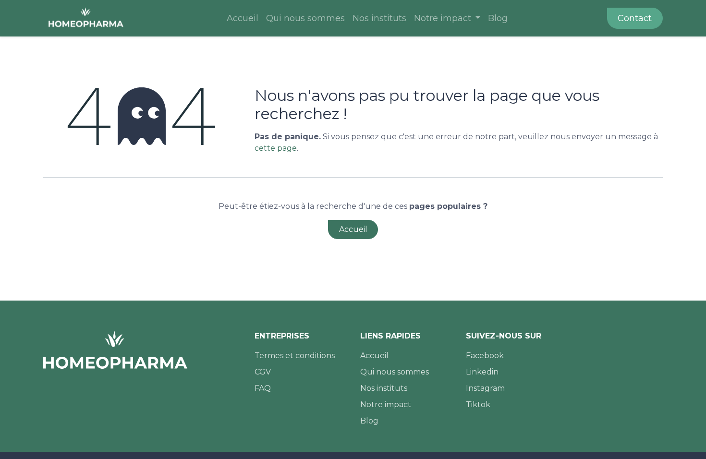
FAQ (263, 388)
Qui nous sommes (394, 371)
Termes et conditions (295, 355)
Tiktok (478, 404)
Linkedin (482, 371)
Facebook (485, 355)
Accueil (353, 229)
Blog (369, 420)
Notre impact (385, 404)
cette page (276, 148)
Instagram (485, 388)
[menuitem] (242, 18)
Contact (635, 18)
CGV (263, 371)
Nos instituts (383, 388)
